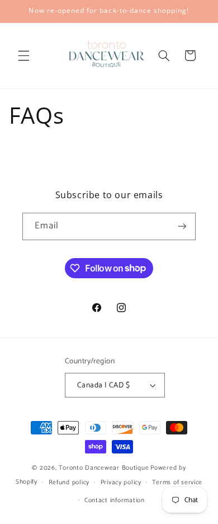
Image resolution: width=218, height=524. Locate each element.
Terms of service (177, 482)
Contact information (114, 500)
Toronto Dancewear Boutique (104, 467)
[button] (23, 55)
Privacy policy (121, 482)
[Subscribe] (182, 226)
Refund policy (69, 482)
